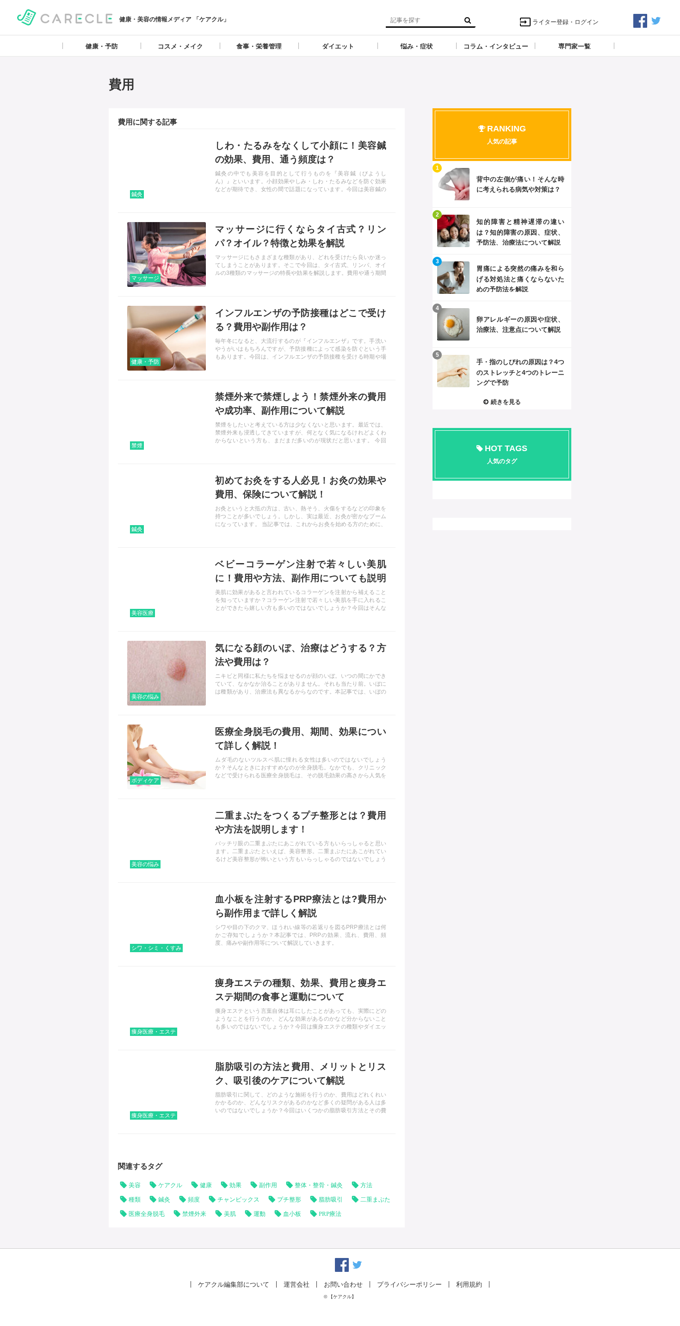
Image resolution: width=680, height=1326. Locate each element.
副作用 (268, 1185)
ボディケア (145, 780)
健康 (206, 1185)
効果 (235, 1185)
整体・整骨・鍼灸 (319, 1185)
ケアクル (170, 1185)
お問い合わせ (343, 1284)
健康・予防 (145, 362)
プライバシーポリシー (409, 1284)
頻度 (194, 1199)
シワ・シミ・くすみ (156, 948)
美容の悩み (145, 697)
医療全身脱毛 (147, 1214)
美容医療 (142, 613)
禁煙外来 (194, 1214)
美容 (135, 1185)
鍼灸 (136, 194)
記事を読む (257, 170)
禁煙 (136, 445)
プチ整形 (289, 1199)
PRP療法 (330, 1214)
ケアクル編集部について (233, 1284)
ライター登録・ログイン (565, 22)
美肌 (230, 1214)
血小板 (292, 1214)
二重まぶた (375, 1199)
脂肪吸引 (331, 1199)
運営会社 (296, 1284)
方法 (366, 1185)
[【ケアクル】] (65, 16)
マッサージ (145, 278)
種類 (135, 1199)
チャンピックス (238, 1199)
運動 (259, 1214)
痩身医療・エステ (153, 1032)
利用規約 (469, 1284)
